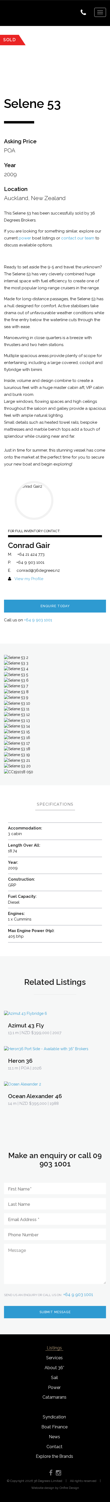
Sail (54, 1377)
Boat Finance (54, 1426)
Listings (54, 1347)
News (54, 1436)
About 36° (54, 1367)
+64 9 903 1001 (30, 562)
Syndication (54, 1417)
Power (54, 1387)
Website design (42, 1488)
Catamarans (54, 1397)
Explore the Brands (54, 1456)
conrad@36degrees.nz (38, 570)
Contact (54, 1446)
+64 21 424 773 (31, 554)
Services (54, 1357)
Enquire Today (55, 606)
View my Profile (28, 578)
